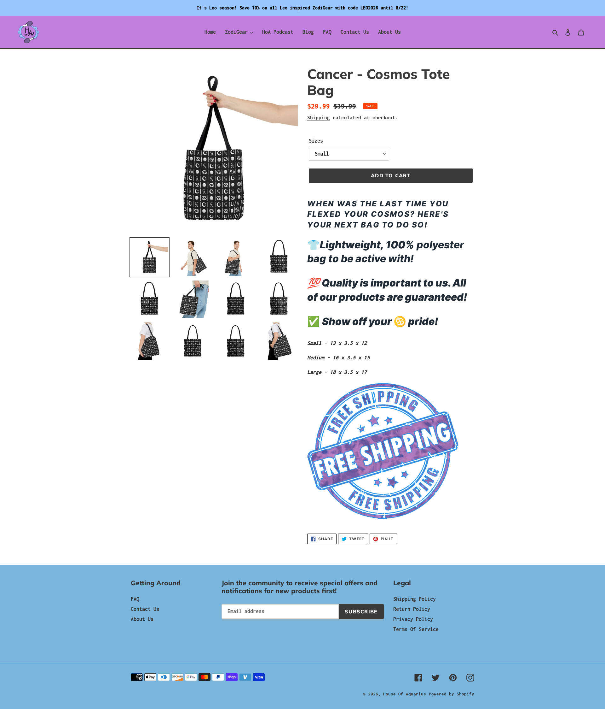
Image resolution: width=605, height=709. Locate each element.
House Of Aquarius (404, 693)
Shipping (318, 117)
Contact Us (145, 609)
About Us (142, 619)
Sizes (316, 141)
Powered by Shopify (451, 693)
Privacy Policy (413, 619)
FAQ (135, 599)
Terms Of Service (416, 629)
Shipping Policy (414, 599)
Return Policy (411, 609)
